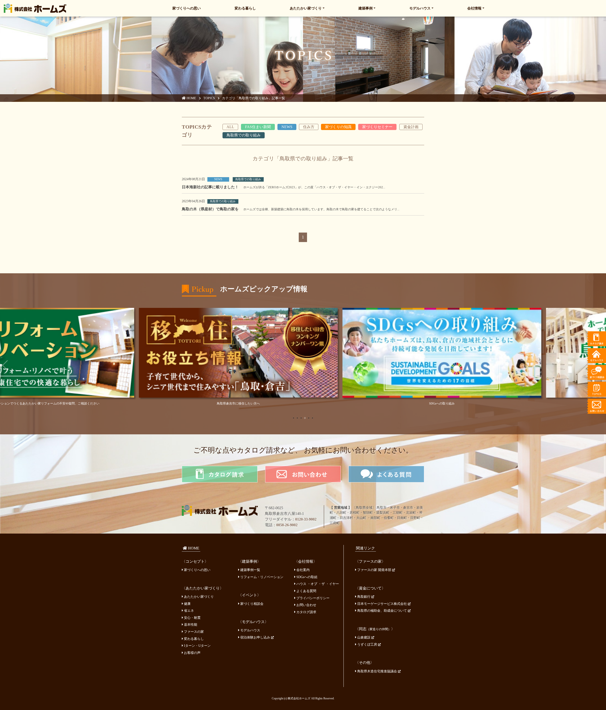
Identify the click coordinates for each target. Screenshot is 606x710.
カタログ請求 (305, 612)
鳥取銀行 (363, 596)
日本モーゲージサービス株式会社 (382, 604)
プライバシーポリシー (312, 598)
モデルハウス (420, 8)
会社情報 (474, 8)
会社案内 (302, 570)
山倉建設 (363, 637)
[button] (293, 418)
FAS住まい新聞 (258, 127)
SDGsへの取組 (306, 577)
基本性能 (190, 624)
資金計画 (411, 127)
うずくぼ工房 (367, 644)
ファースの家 (193, 632)
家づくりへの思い (186, 8)
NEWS (286, 127)
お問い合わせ (305, 605)
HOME (191, 98)
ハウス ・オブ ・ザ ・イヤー (317, 584)
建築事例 (365, 8)
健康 (187, 604)
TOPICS (209, 98)
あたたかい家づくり (306, 8)
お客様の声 (192, 653)
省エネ (188, 610)
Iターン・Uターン (197, 645)
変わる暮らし (245, 8)
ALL (230, 127)
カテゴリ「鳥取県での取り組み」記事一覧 (253, 98)
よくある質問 (305, 591)
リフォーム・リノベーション (261, 577)
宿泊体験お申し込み (255, 637)
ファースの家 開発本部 (374, 570)
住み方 (308, 127)
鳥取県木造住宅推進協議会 (377, 671)
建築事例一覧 (249, 570)
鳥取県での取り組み (244, 135)
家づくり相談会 (251, 604)
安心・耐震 (192, 618)
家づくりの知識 (338, 127)
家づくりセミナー (377, 127)
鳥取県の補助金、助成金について (382, 610)
